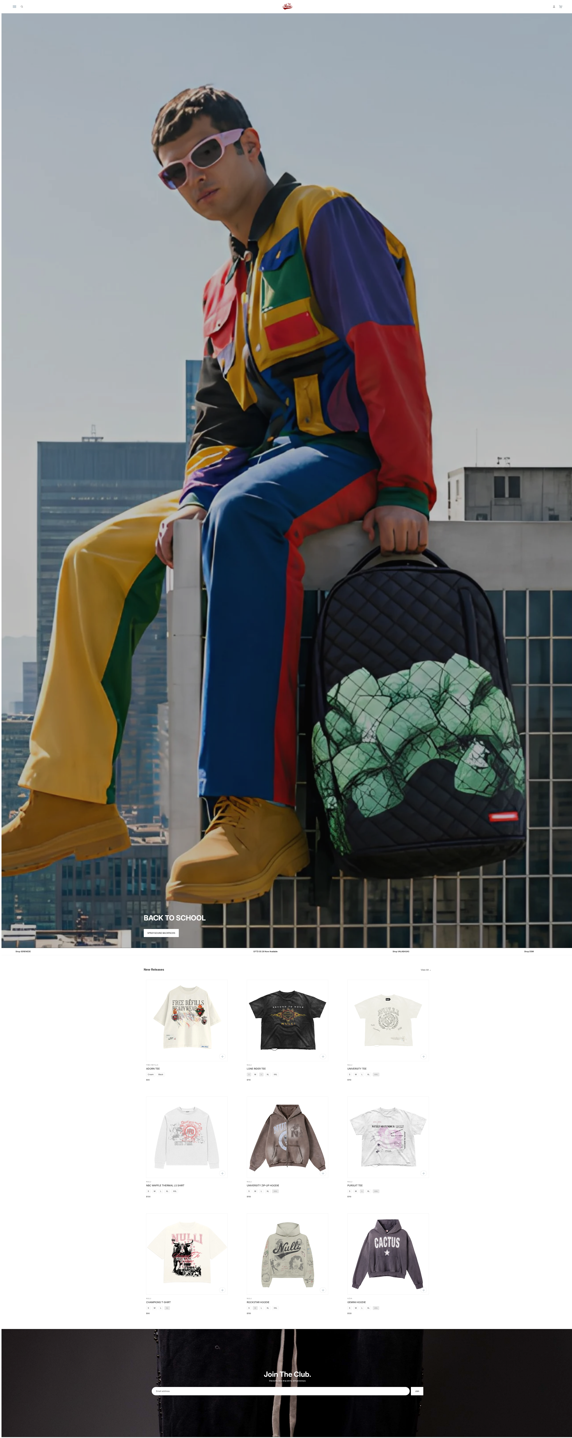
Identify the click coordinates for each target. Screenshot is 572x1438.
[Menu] (14, 6)
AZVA (349, 1299)
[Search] (22, 6)
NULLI (249, 1065)
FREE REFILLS (152, 1065)
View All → (426, 969)
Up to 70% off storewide (214, 951)
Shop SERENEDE (347, 951)
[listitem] (150, 1074)
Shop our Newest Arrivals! (76, 951)
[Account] (554, 6)
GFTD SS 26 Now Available (503, 951)
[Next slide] (223, 1020)
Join (417, 1391)
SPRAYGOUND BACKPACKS (161, 933)
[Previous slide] (150, 1020)
